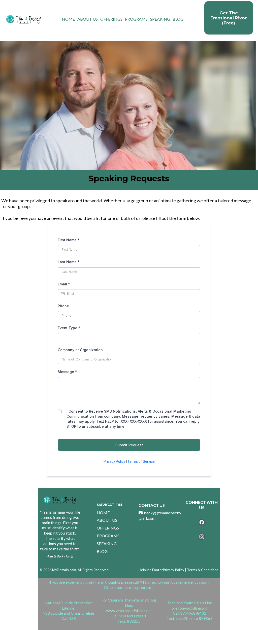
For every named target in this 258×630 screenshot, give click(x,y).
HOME (68, 19)
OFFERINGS (111, 19)
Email (64, 284)
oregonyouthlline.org (190, 608)
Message (67, 372)
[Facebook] (202, 522)
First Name (69, 240)
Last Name (69, 262)
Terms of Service (141, 461)
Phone (63, 306)
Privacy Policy (114, 461)
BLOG (178, 19)
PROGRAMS (136, 19)
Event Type (69, 328)
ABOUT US (87, 19)
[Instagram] (202, 536)
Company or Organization (80, 350)
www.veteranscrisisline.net (129, 610)
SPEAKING (160, 19)
